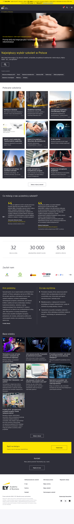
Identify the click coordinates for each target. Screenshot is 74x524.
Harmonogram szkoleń (49, 492)
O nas (26, 484)
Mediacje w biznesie (10, 110)
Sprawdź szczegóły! (48, 3)
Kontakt (26, 492)
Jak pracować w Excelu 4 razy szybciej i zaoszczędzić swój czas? (36, 381)
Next (70, 30)
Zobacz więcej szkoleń (37, 184)
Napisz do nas (37, 468)
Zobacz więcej (37, 436)
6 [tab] (41, 45)
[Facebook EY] (61, 501)
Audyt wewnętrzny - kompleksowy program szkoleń (34, 170)
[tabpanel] (37, 30)
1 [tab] (32, 45)
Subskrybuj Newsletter (65, 496)
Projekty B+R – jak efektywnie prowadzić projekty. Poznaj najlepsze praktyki (12, 411)
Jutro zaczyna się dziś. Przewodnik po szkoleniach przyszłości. (36, 355)
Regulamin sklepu (64, 479)
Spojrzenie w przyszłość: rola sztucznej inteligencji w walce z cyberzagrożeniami (58, 381)
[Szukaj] (5, 65)
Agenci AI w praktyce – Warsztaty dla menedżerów (36, 140)
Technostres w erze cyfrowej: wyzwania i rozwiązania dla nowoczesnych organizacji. (11, 355)
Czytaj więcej (6, 323)
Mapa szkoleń (47, 488)
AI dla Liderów (55, 139)
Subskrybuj (59, 447)
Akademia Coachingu (34, 110)
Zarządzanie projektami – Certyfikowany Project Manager (59, 111)
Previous (4, 216)
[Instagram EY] (69, 501)
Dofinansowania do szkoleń (31, 479)
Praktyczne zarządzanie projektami (59, 169)
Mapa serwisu (47, 484)
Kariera (26, 488)
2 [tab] (34, 45)
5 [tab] (39, 45)
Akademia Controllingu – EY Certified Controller (13, 169)
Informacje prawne (48, 479)
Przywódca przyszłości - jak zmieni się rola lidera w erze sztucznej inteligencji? (59, 355)
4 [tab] (37, 45)
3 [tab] (36, 45)
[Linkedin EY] (65, 501)
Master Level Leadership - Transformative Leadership (13, 140)
